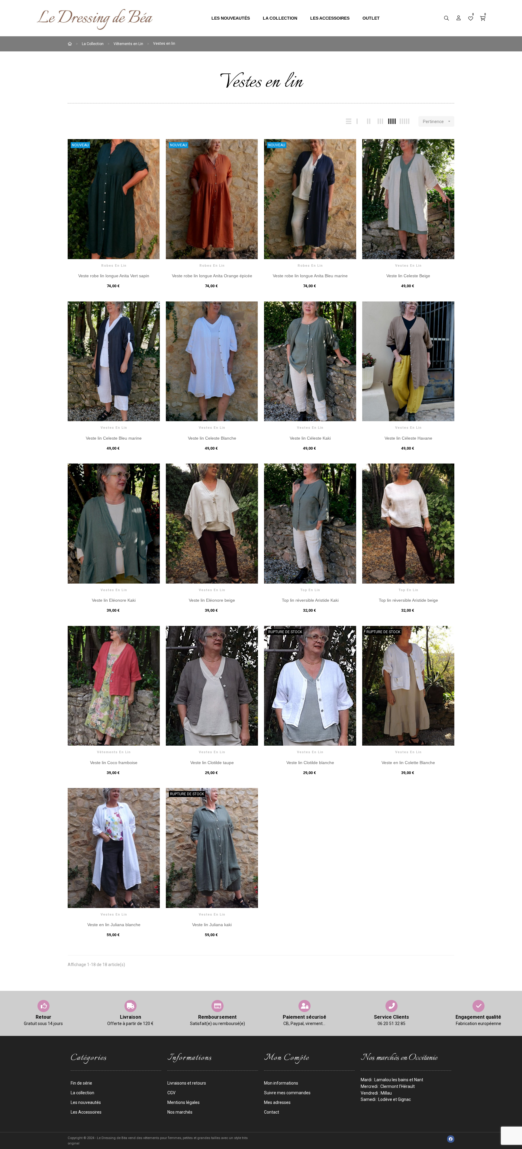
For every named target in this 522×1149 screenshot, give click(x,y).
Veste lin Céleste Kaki (310, 438)
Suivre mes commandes (287, 1092)
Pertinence (437, 121)
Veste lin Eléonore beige (212, 600)
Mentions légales (183, 1102)
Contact (271, 1112)
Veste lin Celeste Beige (408, 275)
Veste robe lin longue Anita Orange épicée (212, 275)
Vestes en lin (408, 266)
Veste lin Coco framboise (113, 762)
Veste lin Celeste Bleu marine (114, 438)
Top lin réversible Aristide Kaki (310, 600)
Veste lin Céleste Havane (408, 438)
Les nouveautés (86, 1102)
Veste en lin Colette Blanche (408, 762)
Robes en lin (114, 266)
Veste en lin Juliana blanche (113, 924)
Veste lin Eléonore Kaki (114, 600)
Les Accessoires (86, 1112)
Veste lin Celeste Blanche (212, 438)
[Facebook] (450, 1139)
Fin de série (81, 1083)
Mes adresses (277, 1102)
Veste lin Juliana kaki (212, 924)
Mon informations (281, 1083)
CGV (171, 1092)
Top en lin (310, 590)
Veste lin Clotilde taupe (212, 762)
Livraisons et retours (186, 1083)
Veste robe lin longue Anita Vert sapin (113, 275)
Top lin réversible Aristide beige (408, 600)
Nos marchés (179, 1112)
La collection (82, 1092)
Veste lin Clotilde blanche (310, 762)
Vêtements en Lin (114, 752)
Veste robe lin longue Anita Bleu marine (310, 275)
